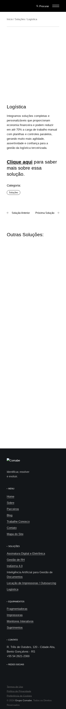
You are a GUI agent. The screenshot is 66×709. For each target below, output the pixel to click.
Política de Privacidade (19, 691)
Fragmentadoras (17, 608)
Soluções (13, 192)
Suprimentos (15, 627)
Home (10, 496)
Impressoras (15, 615)
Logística (12, 589)
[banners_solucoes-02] (31, 44)
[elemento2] (31, 78)
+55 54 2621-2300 (18, 656)
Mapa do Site (15, 534)
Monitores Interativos (20, 621)
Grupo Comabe (23, 700)
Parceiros (13, 509)
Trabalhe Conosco (18, 521)
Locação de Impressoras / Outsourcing (31, 583)
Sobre (10, 502)
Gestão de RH (16, 559)
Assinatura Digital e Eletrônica (26, 553)
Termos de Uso (15, 686)
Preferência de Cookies (19, 695)
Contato (12, 527)
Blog (9, 515)
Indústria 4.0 (15, 566)
